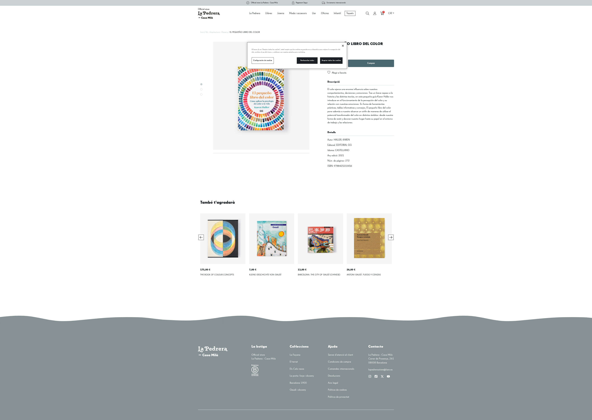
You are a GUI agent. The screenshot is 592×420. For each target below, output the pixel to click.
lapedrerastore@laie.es (380, 369)
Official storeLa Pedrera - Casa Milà (263, 357)
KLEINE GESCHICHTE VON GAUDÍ (265, 275)
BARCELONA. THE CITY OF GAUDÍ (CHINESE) (319, 275)
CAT (390, 13)
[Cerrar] (342, 45)
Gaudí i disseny (298, 390)
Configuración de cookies (262, 60)
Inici (202, 32)
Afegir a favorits (339, 73)
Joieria (280, 13)
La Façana (295, 355)
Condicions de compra (339, 362)
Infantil (337, 13)
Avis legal (333, 383)
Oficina (325, 13)
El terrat (294, 362)
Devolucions (334, 376)
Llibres (268, 13)
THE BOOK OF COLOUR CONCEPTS (217, 275)
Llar (314, 13)
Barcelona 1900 (298, 383)
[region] (297, 55)
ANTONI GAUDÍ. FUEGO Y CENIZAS (364, 275)
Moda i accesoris (298, 13)
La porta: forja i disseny (302, 376)
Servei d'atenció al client (340, 355)
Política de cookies (337, 390)
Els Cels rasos (297, 369)
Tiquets (350, 13)
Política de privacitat (338, 397)
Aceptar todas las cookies (331, 60)
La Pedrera (254, 13)
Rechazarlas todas (307, 60)
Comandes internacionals (341, 369)
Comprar (371, 63)
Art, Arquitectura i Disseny (217, 32)
